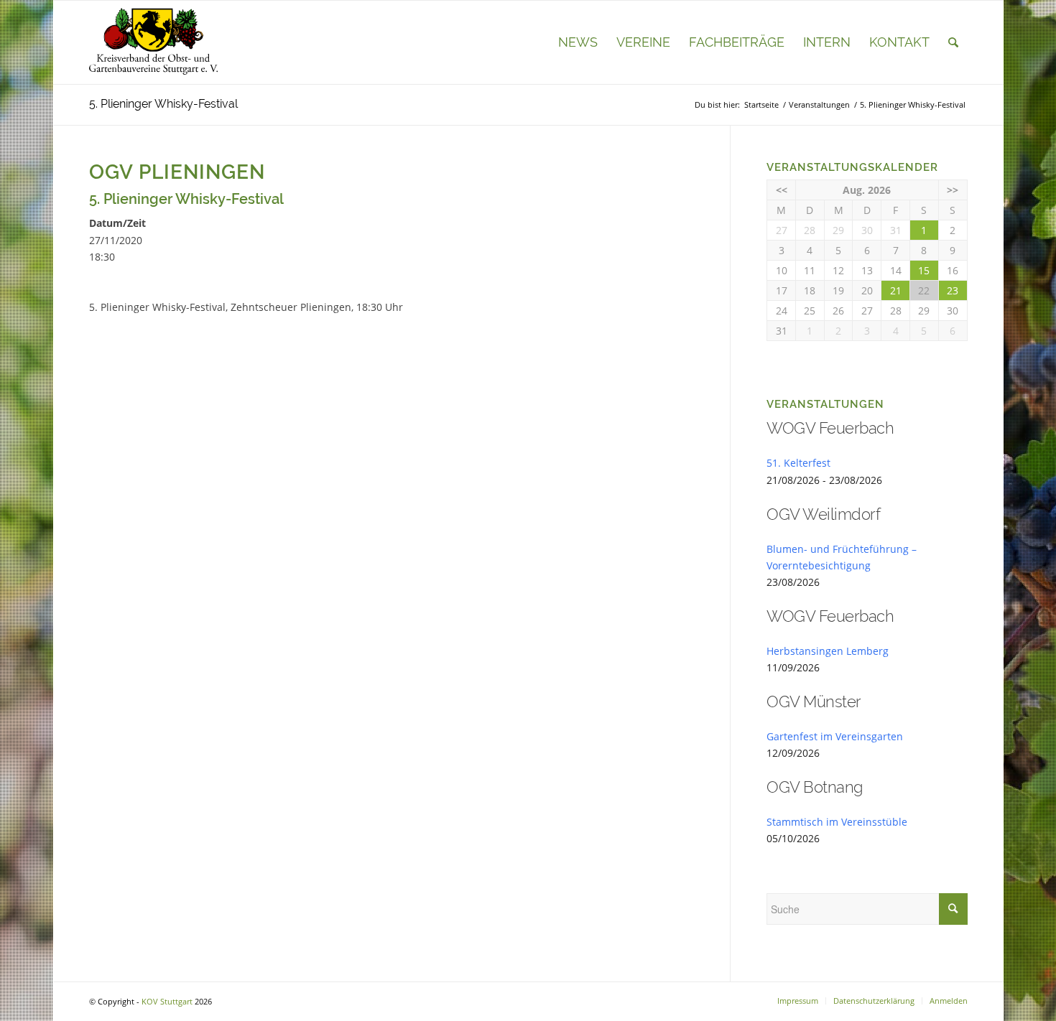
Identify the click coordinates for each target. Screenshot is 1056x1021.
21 (896, 290)
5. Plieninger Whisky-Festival (163, 104)
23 (952, 290)
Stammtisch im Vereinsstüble (836, 822)
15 (924, 270)
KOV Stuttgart (167, 1001)
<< (781, 190)
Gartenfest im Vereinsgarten (834, 736)
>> (952, 190)
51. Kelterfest (798, 463)
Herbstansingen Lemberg (827, 651)
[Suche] (953, 42)
